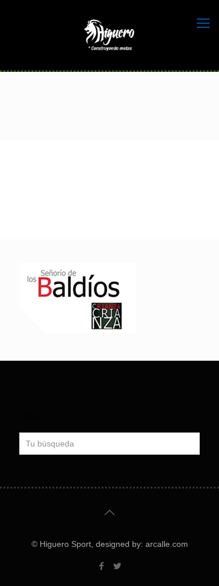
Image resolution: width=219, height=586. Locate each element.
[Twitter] (118, 566)
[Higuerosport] (109, 35)
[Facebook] (102, 566)
